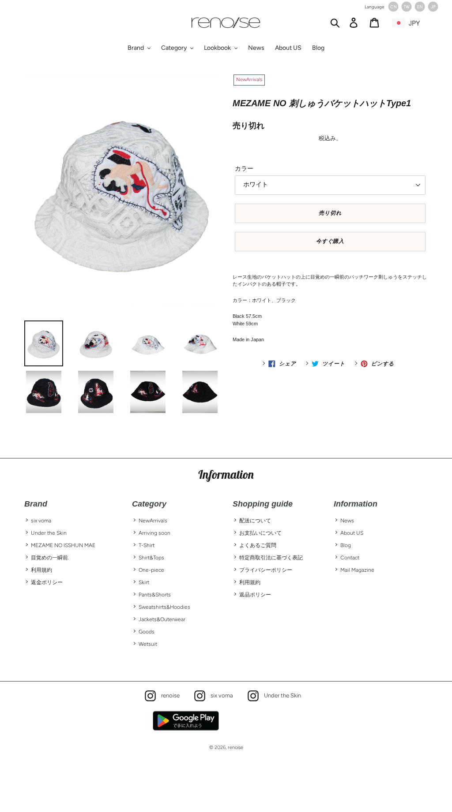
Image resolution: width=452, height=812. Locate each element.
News (347, 521)
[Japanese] (433, 10)
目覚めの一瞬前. (50, 558)
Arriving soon (154, 533)
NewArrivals (153, 521)
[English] (419, 10)
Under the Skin (49, 533)
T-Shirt (146, 545)
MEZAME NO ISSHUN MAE (63, 545)
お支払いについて (260, 533)
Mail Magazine (357, 570)
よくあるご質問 (257, 545)
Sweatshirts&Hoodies (164, 607)
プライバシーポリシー (265, 570)
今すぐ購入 (330, 241)
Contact (349, 558)
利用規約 (41, 570)
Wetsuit (148, 644)
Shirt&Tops (151, 558)
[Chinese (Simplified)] (393, 10)
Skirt (144, 582)
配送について (255, 521)
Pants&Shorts (155, 595)
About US (351, 533)
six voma (41, 521)
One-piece (151, 570)
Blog (345, 545)
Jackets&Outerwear (162, 619)
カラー (244, 168)
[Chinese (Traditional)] (406, 10)
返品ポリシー (255, 595)
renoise (168, 695)
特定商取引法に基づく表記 (271, 558)
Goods (146, 632)
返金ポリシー (47, 582)
